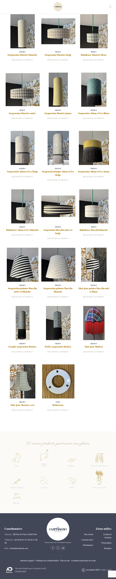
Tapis (17, 466)
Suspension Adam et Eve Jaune (94, 171)
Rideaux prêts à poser (99, 466)
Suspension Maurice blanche (22, 54)
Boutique (107, 548)
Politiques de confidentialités (47, 561)
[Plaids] (72, 481)
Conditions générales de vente (83, 561)
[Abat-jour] (17, 496)
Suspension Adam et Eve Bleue (93, 113)
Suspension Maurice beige (58, 54)
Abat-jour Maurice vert (22, 405)
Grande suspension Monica (22, 346)
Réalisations (88, 545)
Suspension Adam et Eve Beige (22, 171)
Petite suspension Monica (58, 346)
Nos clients (88, 534)
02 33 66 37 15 (21, 540)
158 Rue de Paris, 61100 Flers (25, 534)
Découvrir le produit (22, 60)
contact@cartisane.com (18, 548)
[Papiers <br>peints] (44, 455)
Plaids (72, 487)
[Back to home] (58, 6)
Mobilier (72, 466)
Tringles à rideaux (16, 487)
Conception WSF (92, 570)
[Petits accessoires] (99, 477)
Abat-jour (16, 503)
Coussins (44, 487)
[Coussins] (44, 480)
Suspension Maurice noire (22, 113)
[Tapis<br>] (17, 458)
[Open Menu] (110, 6)
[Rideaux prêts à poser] (99, 458)
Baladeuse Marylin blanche (94, 229)
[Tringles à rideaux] (17, 481)
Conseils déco (87, 540)
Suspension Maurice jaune (58, 113)
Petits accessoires (99, 487)
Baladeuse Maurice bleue (94, 54)
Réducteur (58, 405)
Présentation (106, 543)
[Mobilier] (72, 461)
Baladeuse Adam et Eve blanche (22, 229)
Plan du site (65, 561)
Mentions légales (27, 561)
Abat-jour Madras (93, 346)
